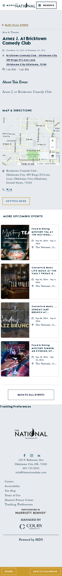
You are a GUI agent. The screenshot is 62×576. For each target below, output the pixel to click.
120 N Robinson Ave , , (31, 462)
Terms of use (27, 164)
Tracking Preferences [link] (15, 406)
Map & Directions (17, 110)
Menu (10, 5)
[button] (31, 60)
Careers (9, 482)
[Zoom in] (52, 140)
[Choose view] (52, 156)
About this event (15, 83)
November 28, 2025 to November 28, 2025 (26, 50)
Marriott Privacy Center (19, 500)
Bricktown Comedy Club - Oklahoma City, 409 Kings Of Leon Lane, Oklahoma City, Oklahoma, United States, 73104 (28, 177)
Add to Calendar (45, 571)
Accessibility (12, 486)
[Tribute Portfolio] (47, 1)
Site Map (10, 491)
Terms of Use (13, 496)
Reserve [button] (49, 6)
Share (9, 571)
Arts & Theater (10, 33)
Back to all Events (16, 25)
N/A (9, 189)
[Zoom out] (52, 147)
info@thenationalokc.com (31, 473)
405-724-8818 (31, 469)
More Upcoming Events (23, 216)
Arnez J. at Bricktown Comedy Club (24, 40)
